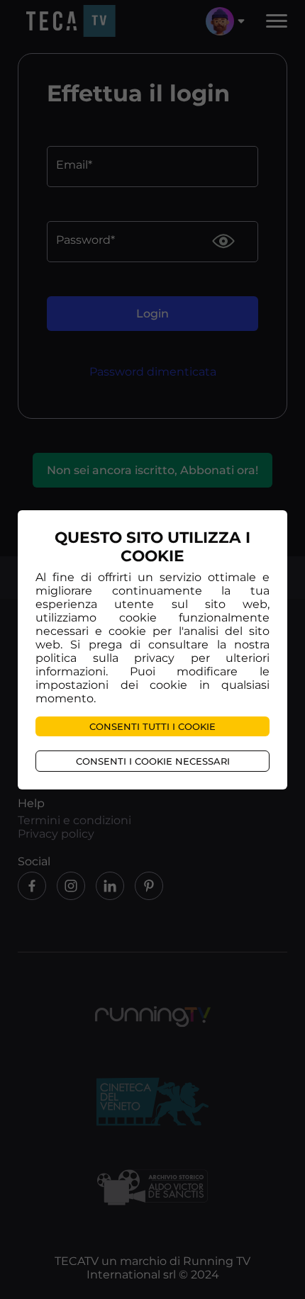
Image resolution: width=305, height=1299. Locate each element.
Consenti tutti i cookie (152, 726)
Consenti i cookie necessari (153, 761)
